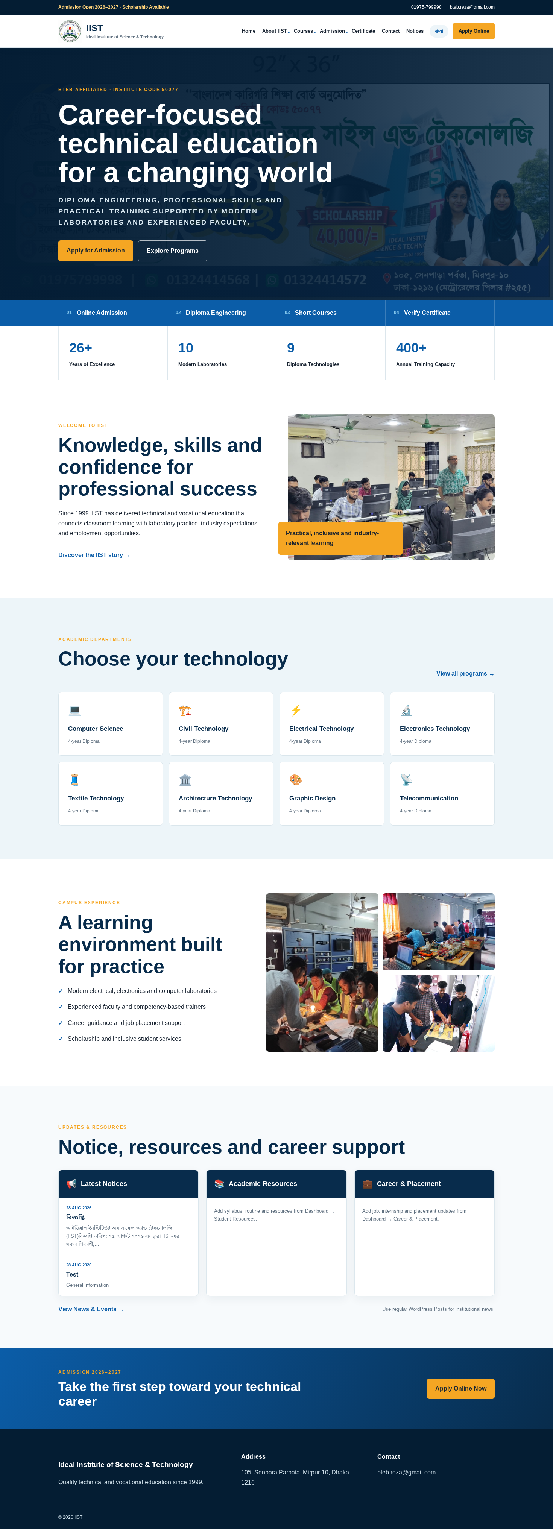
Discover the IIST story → (94, 555)
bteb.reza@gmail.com (472, 7)
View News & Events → (91, 1309)
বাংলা (439, 31)
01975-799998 (426, 7)
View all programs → (465, 673)
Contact (391, 31)
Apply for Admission (96, 250)
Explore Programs (173, 250)
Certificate (363, 31)
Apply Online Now (460, 1388)
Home (248, 31)
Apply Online (474, 31)
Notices (415, 31)
